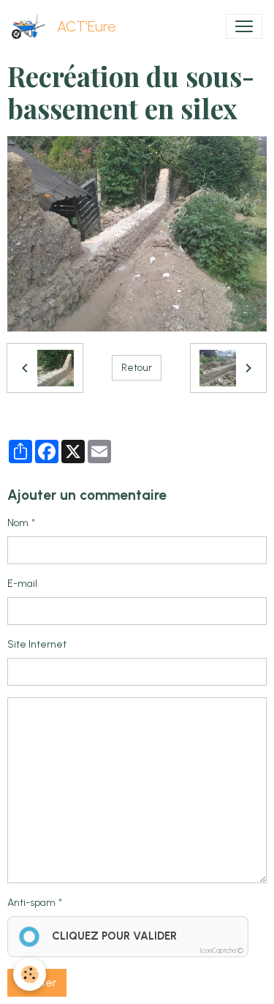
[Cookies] (29, 974)
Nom (17, 523)
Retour (136, 367)
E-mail (22, 583)
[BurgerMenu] (244, 26)
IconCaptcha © (221, 950)
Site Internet (36, 644)
